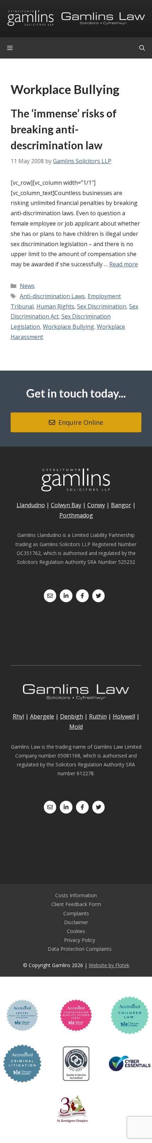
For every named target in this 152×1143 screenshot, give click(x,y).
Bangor (121, 505)
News (27, 286)
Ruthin (98, 716)
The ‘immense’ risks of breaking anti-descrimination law (64, 129)
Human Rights (55, 306)
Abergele (42, 716)
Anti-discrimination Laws (52, 296)
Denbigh (71, 716)
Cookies (76, 931)
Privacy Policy (79, 940)
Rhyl (18, 716)
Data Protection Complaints (80, 948)
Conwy (96, 505)
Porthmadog (76, 515)
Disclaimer (76, 922)
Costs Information (76, 895)
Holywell (124, 716)
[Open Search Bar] (142, 48)
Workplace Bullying (68, 327)
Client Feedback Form (76, 904)
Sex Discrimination (101, 306)
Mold (76, 727)
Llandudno (31, 505)
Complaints (76, 913)
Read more (123, 264)
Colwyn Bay (66, 505)
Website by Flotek (109, 965)
